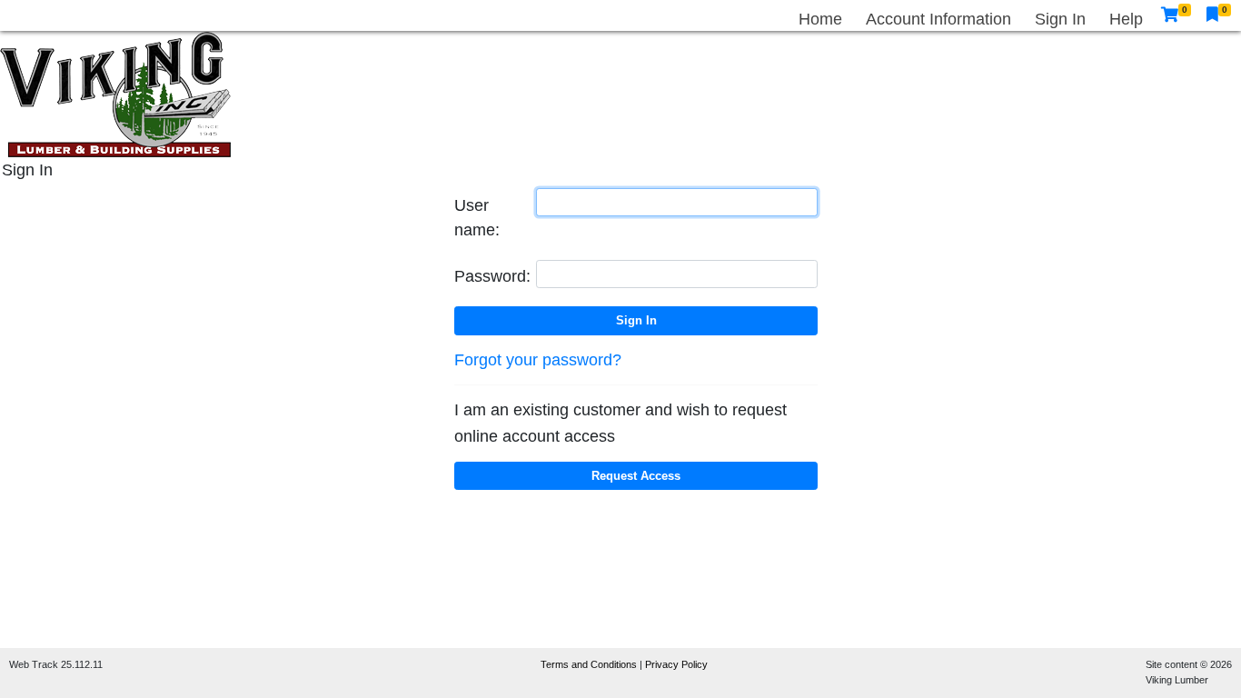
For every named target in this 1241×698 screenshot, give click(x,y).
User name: (477, 217)
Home (820, 19)
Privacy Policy (676, 664)
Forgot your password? (537, 360)
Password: (492, 276)
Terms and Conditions (590, 664)
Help (1126, 19)
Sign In (1060, 19)
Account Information (938, 19)
